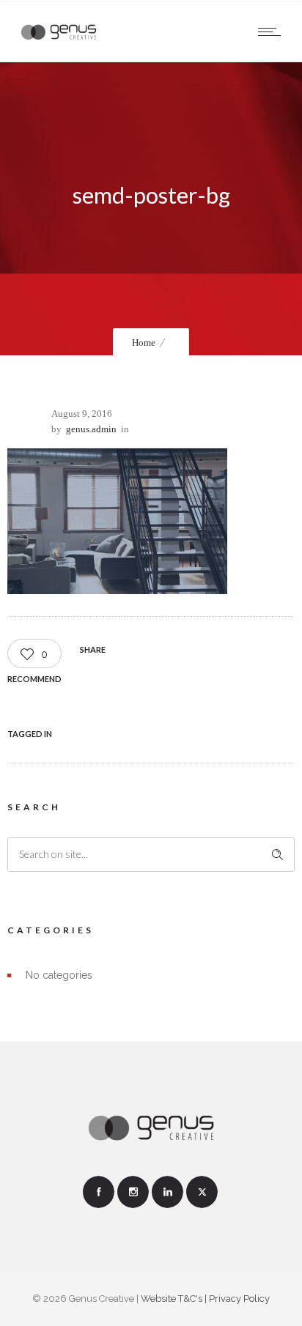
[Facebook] (98, 1192)
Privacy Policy (239, 1298)
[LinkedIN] (167, 1192)
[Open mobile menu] (272, 31)
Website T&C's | (175, 1298)
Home (143, 342)
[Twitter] (201, 1192)
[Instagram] (133, 1192)
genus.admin (91, 428)
